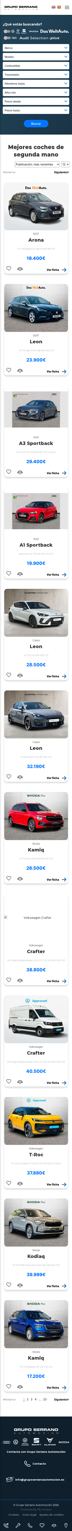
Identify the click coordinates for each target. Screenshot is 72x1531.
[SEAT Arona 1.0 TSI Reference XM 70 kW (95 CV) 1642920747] (36, 206)
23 (45, 1399)
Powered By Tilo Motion (36, 1509)
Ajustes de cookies (51, 1514)
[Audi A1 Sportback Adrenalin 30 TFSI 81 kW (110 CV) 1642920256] (36, 511)
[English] (53, 7)
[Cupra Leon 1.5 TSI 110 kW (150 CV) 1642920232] (36, 613)
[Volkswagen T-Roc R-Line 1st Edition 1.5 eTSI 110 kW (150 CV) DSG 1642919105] (36, 1121)
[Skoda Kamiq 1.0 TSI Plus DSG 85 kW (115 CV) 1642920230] (36, 816)
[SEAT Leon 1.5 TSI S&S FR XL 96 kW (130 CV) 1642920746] (36, 308)
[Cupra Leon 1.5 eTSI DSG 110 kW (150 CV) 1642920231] (36, 714)
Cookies (13, 1514)
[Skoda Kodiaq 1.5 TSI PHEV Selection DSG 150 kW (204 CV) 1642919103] (36, 1222)
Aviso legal (29, 1514)
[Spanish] (59, 7)
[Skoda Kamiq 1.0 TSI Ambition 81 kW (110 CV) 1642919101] (36, 1324)
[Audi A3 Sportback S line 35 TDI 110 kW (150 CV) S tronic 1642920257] (36, 409)
